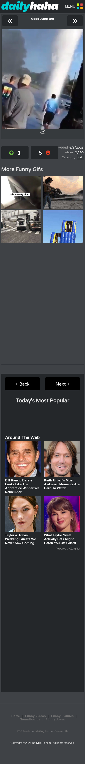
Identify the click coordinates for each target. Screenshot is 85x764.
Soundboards (30, 719)
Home (15, 716)
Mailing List (42, 731)
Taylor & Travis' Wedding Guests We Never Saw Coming (20, 539)
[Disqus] (42, 303)
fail (80, 157)
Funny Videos (35, 716)
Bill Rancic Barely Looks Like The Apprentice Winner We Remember (22, 486)
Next (61, 384)
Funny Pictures (62, 716)
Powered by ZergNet (68, 548)
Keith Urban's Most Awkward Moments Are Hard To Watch (62, 484)
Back (24, 384)
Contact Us (61, 731)
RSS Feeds (24, 731)
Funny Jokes (55, 719)
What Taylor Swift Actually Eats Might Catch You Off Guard (60, 539)
